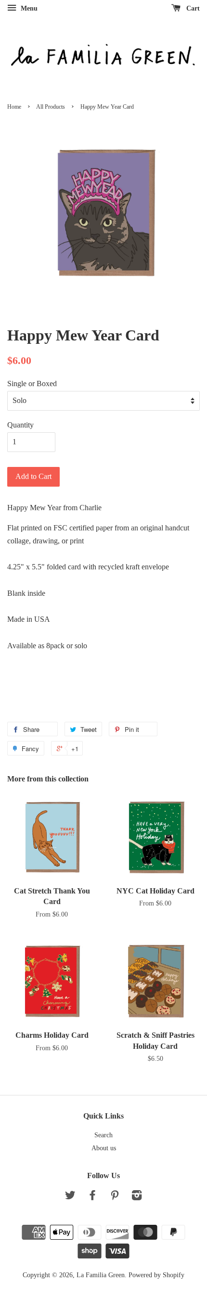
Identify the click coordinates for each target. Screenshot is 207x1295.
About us (103, 1148)
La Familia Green (101, 1275)
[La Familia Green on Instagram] (136, 1197)
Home (14, 106)
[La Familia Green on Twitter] (70, 1197)
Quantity (20, 425)
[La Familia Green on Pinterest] (114, 1197)
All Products (50, 106)
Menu (28, 8)
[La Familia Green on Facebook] (92, 1197)
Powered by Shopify (156, 1275)
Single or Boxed (32, 383)
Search (103, 1135)
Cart (192, 8)
